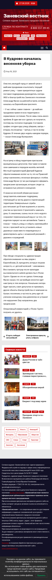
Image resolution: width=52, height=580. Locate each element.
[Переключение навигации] (42, 48)
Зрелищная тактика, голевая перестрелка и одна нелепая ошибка (33, 376)
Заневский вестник (26, 16)
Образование (41, 36)
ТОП (34, 356)
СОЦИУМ (26, 384)
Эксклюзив (21, 445)
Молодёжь (25, 36)
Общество (8, 36)
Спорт (24, 440)
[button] (47, 47)
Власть (16, 36)
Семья (31, 39)
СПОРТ (26, 370)
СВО (33, 36)
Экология (9, 445)
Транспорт (34, 440)
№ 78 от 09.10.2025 (17, 493)
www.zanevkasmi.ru (10, 548)
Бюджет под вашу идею (34, 401)
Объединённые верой (33, 387)
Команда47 (34, 430)
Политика (5, 543)
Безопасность (22, 39)
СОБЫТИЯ (27, 356)
